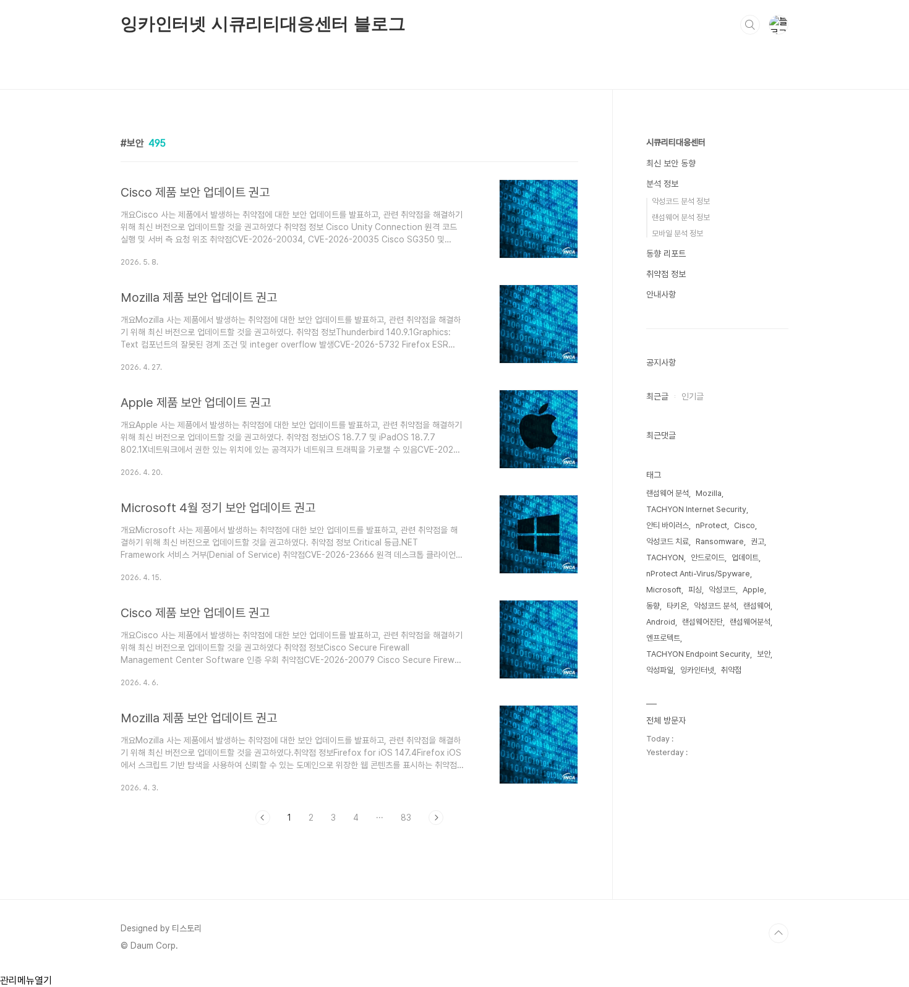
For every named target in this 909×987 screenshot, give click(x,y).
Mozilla (709, 493)
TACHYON (665, 557)
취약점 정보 (666, 274)
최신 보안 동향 (671, 163)
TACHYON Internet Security (696, 509)
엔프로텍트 (663, 638)
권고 (757, 541)
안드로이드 (708, 557)
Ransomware (720, 541)
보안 (763, 654)
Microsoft (663, 589)
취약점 (731, 670)
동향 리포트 (666, 253)
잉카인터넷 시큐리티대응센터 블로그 (263, 23)
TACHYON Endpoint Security (698, 654)
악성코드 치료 (667, 541)
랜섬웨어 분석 (667, 493)
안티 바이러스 (667, 525)
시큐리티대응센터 (676, 142)
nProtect (711, 525)
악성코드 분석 (715, 605)
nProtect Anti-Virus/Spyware (698, 573)
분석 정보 (662, 184)
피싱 (695, 589)
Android (660, 621)
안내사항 (661, 294)
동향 (653, 605)
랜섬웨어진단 (702, 621)
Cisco (744, 525)
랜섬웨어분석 (750, 621)
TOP (778, 933)
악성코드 (722, 589)
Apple (753, 589)
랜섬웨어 (756, 605)
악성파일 (659, 670)
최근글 (657, 396)
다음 (436, 817)
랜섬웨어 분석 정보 (681, 217)
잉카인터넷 (697, 670)
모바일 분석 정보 (677, 233)
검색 (750, 24)
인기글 (692, 396)
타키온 (677, 605)
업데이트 (745, 557)
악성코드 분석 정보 (681, 201)
